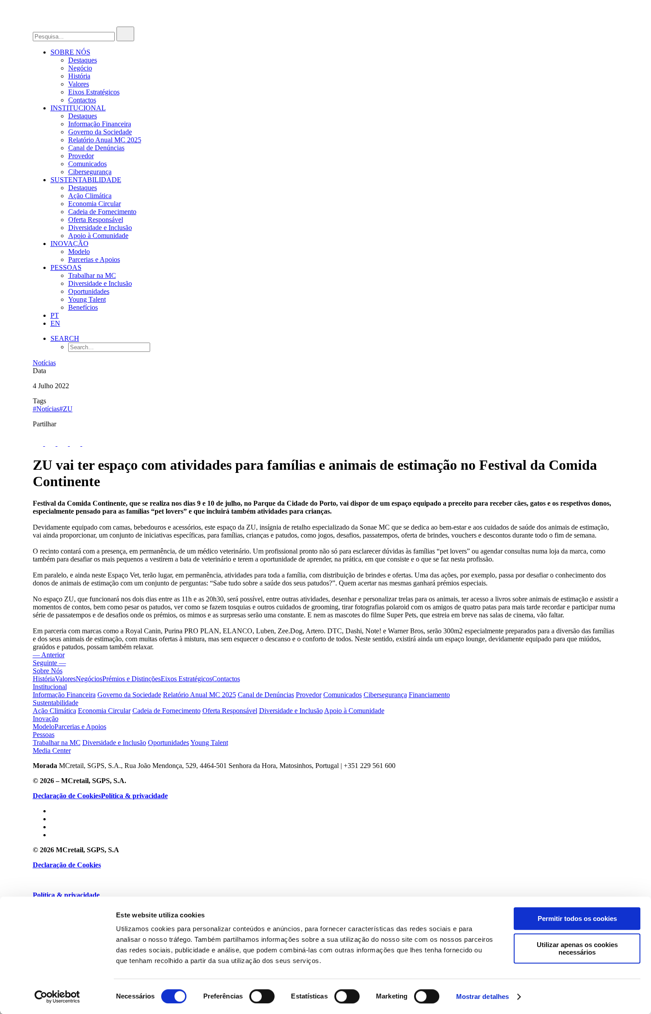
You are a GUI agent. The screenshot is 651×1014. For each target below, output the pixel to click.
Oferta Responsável (95, 219)
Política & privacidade (134, 796)
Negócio (80, 68)
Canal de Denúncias (96, 148)
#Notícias (46, 409)
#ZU (66, 409)
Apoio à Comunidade (98, 235)
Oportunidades (88, 291)
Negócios (89, 678)
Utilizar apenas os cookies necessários (577, 948)
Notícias (44, 363)
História (79, 76)
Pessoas (65, 267)
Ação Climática (90, 195)
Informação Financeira (99, 124)
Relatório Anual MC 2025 (104, 140)
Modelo (79, 251)
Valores (78, 84)
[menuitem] (334, 76)
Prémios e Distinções (131, 678)
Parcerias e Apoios (94, 259)
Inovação (69, 243)
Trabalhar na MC (92, 275)
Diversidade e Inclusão (100, 227)
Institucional (78, 108)
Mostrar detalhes (482, 996)
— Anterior (49, 655)
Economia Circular (94, 203)
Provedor (81, 156)
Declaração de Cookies (67, 796)
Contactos (82, 100)
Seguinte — (49, 663)
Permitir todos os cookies (577, 918)
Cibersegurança (90, 172)
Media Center (52, 750)
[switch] (262, 996)
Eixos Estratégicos (94, 92)
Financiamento (429, 694)
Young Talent (87, 299)
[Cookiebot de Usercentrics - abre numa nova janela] (57, 996)
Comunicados (87, 164)
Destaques (82, 60)
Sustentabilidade (85, 179)
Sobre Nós (70, 52)
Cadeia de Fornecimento (102, 211)
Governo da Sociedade (100, 132)
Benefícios (83, 307)
